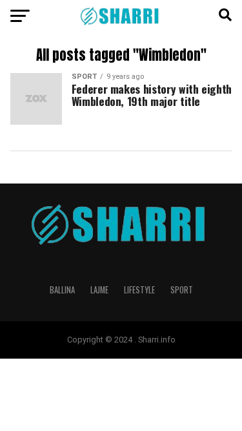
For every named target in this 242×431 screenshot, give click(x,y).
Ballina (62, 290)
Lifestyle (139, 290)
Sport (181, 290)
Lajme (99, 290)
